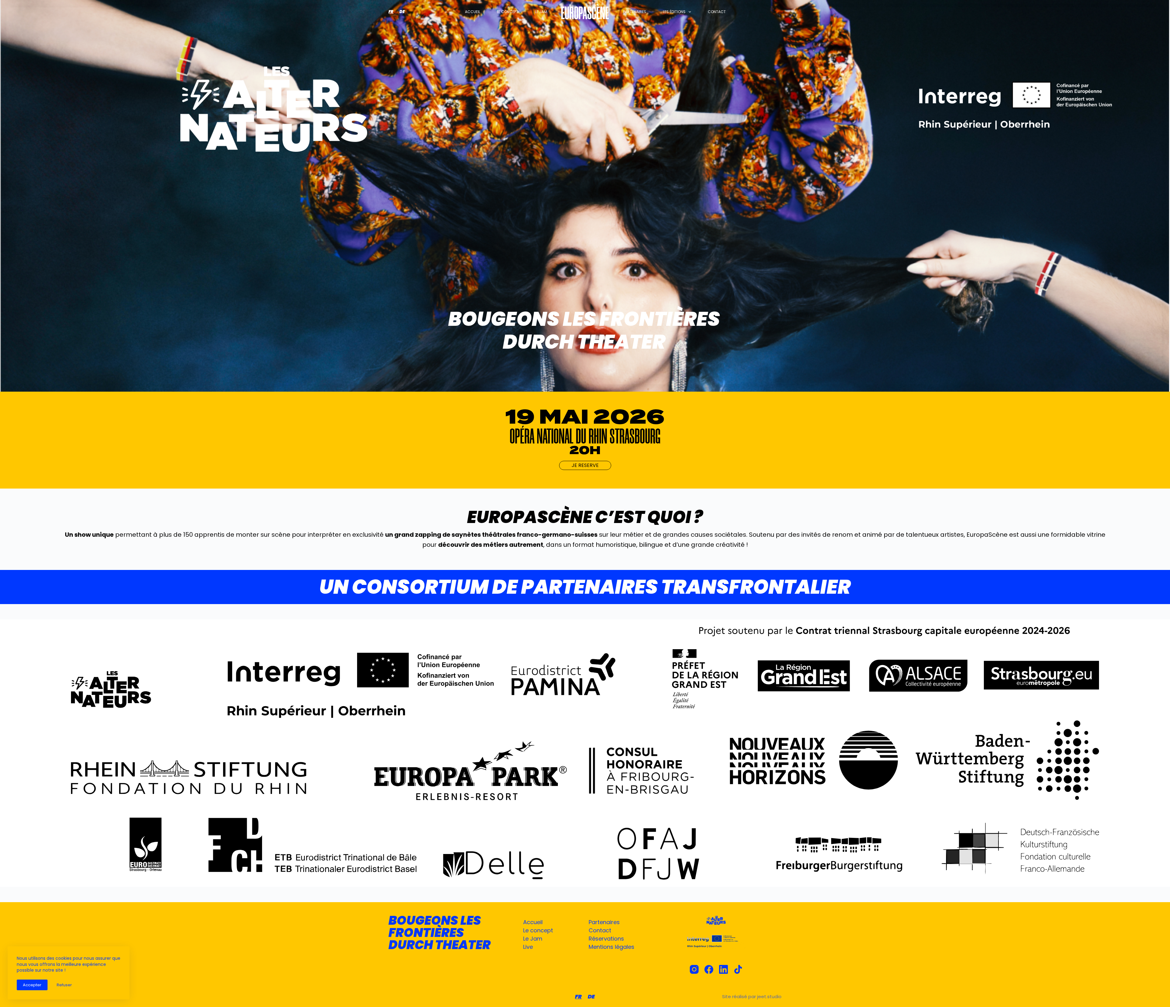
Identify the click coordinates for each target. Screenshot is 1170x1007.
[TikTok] (738, 969)
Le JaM (541, 11)
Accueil (472, 11)
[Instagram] (694, 969)
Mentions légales (611, 947)
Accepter (32, 985)
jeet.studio (769, 996)
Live (528, 947)
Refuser (64, 985)
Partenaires (634, 11)
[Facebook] (708, 969)
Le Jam (532, 938)
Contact (717, 11)
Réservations (606, 938)
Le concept (507, 11)
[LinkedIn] (723, 969)
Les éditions (674, 11)
